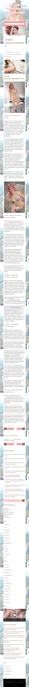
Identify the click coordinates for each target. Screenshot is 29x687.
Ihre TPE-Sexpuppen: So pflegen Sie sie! (13, 458)
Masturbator (7, 538)
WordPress (10, 682)
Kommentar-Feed (8, 671)
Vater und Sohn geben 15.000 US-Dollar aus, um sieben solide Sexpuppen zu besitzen (14, 637)
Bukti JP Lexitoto (6, 657)
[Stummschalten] (21, 620)
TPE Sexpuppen (6, 517)
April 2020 (7, 599)
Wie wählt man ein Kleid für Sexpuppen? (13, 467)
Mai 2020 (7, 597)
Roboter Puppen (8, 543)
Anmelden (7, 666)
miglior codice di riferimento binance (10, 648)
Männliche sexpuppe (8, 514)
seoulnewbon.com (7, 640)
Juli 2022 (6, 564)
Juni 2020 (7, 594)
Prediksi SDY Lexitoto (7, 631)
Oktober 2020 (7, 586)
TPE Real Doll (14, 277)
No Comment (8, 56)
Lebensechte (7, 532)
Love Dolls (5, 511)
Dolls (12, 54)
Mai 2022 (7, 567)
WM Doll (5, 515)
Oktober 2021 (7, 572)
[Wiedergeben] (5, 620)
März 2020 (7, 602)
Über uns (15, 684)
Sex (14, 54)
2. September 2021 (9, 52)
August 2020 (7, 589)
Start (12, 684)
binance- (5, 644)
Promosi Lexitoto (6, 628)
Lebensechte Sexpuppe (8, 512)
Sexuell (6, 549)
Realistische (7, 541)
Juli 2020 (6, 591)
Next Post (19, 428)
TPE (21, 54)
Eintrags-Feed (7, 669)
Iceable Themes (21, 682)
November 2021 (8, 570)
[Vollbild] (23, 620)
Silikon (6, 551)
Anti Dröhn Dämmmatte (8, 635)
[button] (14, 615)
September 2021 (8, 575)
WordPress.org (8, 674)
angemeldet (11, 439)
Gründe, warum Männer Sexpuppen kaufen (13, 454)
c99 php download (7, 653)
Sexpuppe (5, 508)
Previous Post (10, 428)
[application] (14, 615)
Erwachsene (7, 530)
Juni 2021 (7, 578)
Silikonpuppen (6, 509)
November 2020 (8, 583)
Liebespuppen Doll (17, 79)
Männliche (7, 535)
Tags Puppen (17, 54)
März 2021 (7, 580)
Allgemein (9, 54)
